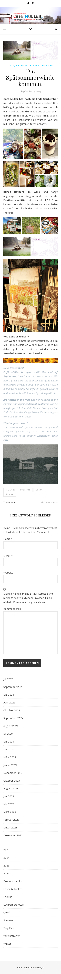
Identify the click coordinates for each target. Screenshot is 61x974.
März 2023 (9, 812)
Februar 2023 (11, 819)
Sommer (47, 65)
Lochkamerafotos (13, 904)
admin (12, 502)
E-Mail (8, 555)
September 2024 (13, 718)
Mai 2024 (8, 749)
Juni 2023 (8, 796)
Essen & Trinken (28, 65)
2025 (6, 865)
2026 (6, 873)
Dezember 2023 (13, 772)
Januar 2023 (10, 827)
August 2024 (10, 726)
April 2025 (9, 702)
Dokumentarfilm (12, 881)
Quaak (7, 912)
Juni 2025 (8, 694)
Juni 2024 (8, 741)
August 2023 (10, 788)
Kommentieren (12, 608)
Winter (7, 943)
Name (7, 538)
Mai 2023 (8, 804)
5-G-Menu (10, 489)
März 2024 (9, 757)
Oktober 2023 (11, 780)
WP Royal (39, 967)
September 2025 (13, 687)
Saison (39, 489)
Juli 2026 (8, 679)
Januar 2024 (10, 765)
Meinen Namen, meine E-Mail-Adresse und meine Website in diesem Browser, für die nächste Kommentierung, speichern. (28, 598)
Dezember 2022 (13, 835)
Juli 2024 (8, 733)
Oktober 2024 (11, 710)
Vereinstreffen (11, 935)
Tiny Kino (8, 928)
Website (8, 572)
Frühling (7, 896)
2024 (11, 65)
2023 (6, 850)
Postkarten (25, 489)
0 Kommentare (49, 502)
